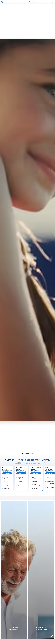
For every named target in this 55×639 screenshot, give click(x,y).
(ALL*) (50, 477)
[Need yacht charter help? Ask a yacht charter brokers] (52, 636)
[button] (53, 2)
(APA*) (35, 477)
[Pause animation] (22, 453)
